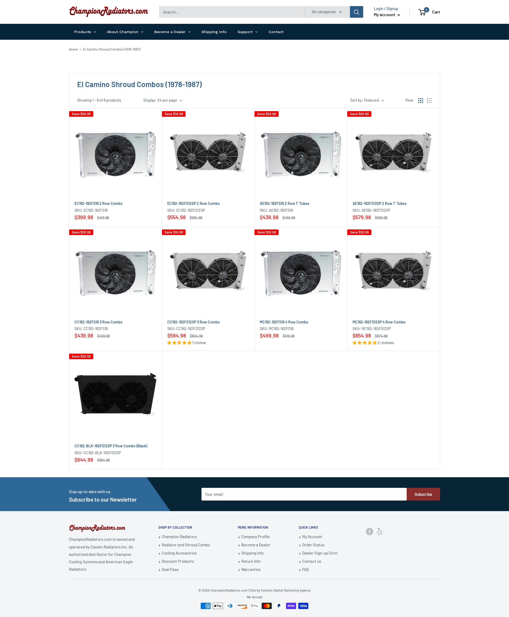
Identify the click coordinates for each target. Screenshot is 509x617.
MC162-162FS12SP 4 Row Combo (379, 322)
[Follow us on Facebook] (369, 531)
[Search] (356, 12)
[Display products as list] (429, 100)
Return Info (251, 561)
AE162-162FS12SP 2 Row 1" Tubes (380, 203)
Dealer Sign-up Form (319, 553)
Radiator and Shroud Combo (186, 544)
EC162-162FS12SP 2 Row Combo (193, 203)
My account (385, 14)
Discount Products (178, 561)
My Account (312, 536)
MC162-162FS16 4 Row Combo (284, 322)
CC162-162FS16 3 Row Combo (98, 322)
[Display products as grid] (420, 100)
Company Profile (255, 536)
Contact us (311, 561)
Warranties (251, 569)
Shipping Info (252, 553)
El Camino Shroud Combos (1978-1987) (111, 49)
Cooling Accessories (179, 553)
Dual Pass (170, 569)
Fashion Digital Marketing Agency (286, 590)
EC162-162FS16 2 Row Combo (98, 203)
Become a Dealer (255, 544)
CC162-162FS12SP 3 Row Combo (193, 322)
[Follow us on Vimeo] (379, 531)
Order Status (313, 544)
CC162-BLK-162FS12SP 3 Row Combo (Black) (110, 446)
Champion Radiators (179, 536)
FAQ (305, 569)
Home (73, 49)
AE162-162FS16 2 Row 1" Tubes (284, 203)
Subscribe (423, 494)
